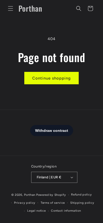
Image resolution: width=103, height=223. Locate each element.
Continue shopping (51, 78)
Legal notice (36, 210)
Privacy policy (24, 203)
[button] (10, 8)
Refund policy (81, 194)
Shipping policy (82, 203)
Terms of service (53, 203)
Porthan (29, 195)
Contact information (66, 210)
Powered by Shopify (51, 195)
